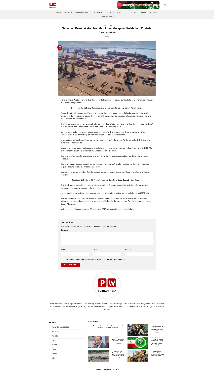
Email (95, 249)
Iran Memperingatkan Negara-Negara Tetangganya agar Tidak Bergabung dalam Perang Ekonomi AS (108, 326)
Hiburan (133, 12)
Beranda (58, 12)
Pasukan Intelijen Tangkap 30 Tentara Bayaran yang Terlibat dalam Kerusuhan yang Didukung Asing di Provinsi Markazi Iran (157, 341)
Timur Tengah (98, 12)
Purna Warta (73, 100)
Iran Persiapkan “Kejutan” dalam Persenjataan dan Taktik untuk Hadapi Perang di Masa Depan (157, 354)
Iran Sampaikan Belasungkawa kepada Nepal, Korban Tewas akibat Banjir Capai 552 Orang (118, 354)
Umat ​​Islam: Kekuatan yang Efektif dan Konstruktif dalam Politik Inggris (112, 108)
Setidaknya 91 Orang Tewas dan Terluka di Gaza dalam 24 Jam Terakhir (111, 180)
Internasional (82, 12)
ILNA (106, 127)
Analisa (110, 12)
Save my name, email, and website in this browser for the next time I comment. (95, 259)
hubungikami (107, 16)
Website (128, 249)
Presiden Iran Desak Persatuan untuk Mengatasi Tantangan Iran (157, 329)
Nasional (68, 12)
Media (143, 12)
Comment (65, 230)
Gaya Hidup (121, 12)
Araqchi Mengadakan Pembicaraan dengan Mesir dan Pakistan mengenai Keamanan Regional (118, 340)
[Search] (165, 5)
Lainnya (153, 12)
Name (63, 249)
